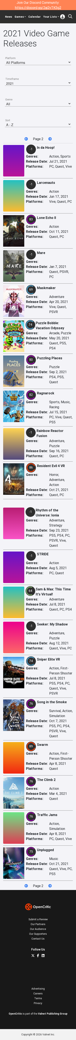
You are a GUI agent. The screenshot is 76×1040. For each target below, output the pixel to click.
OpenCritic (15, 1013)
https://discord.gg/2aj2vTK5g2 (38, 7)
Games (19, 16)
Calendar (34, 16)
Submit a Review (38, 919)
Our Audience (38, 929)
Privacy (38, 1003)
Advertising (38, 988)
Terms (38, 998)
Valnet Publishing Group (52, 1013)
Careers (38, 993)
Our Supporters (38, 933)
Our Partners (38, 924)
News (8, 16)
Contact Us (38, 938)
